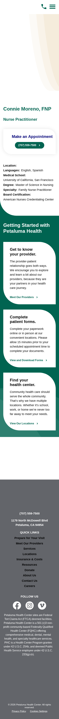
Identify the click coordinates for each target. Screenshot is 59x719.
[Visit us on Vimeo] (42, 605)
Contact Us (29, 580)
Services (29, 548)
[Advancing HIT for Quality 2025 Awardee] (20, 690)
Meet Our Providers (29, 543)
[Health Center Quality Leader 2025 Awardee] (29, 671)
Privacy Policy (19, 711)
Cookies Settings (38, 711)
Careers (29, 586)
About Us (29, 575)
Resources (29, 564)
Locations (30, 554)
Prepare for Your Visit (29, 538)
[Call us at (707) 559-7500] (44, 6)
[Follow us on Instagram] (29, 605)
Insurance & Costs (29, 559)
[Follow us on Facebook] (17, 605)
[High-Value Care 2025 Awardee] (48, 671)
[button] (52, 6)
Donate (30, 570)
